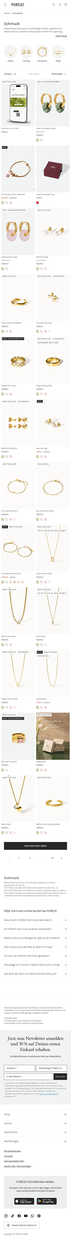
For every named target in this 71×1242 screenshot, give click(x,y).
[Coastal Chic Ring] (18, 360)
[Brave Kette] (18, 799)
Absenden (60, 1076)
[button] (53, 4)
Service (8, 1123)
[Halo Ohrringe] (53, 422)
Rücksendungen (12, 1151)
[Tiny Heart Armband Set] (18, 548)
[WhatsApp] (32, 1216)
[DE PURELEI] (18, 4)
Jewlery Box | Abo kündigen (17, 1166)
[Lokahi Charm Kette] (53, 548)
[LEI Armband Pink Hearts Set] (18, 169)
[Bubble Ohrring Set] (18, 422)
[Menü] (5, 4)
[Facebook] (19, 1216)
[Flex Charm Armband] (53, 485)
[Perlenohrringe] (53, 231)
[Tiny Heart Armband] (18, 485)
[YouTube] (26, 1216)
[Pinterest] (39, 1216)
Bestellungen (11, 1141)
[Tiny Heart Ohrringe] (53, 297)
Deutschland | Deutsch (24, 1225)
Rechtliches (10, 1132)
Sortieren (57, 73)
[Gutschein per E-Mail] (18, 103)
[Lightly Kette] (53, 673)
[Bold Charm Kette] (18, 610)
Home (7, 13)
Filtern (8, 74)
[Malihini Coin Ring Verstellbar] (53, 799)
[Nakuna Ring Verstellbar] (18, 297)
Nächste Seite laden (35, 845)
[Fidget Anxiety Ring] (53, 360)
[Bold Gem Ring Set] (18, 736)
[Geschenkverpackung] (53, 169)
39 (52, 858)
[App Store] (24, 1201)
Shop (7, 1114)
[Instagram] (6, 1216)
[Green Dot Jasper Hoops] (53, 103)
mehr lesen (61, 35)
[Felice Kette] (53, 610)
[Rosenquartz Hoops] (18, 231)
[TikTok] (13, 1216)
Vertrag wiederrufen (14, 1161)
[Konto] (59, 4)
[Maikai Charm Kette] (18, 673)
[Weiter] (61, 858)
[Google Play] (47, 1201)
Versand (8, 1156)
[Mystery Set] (53, 736)
